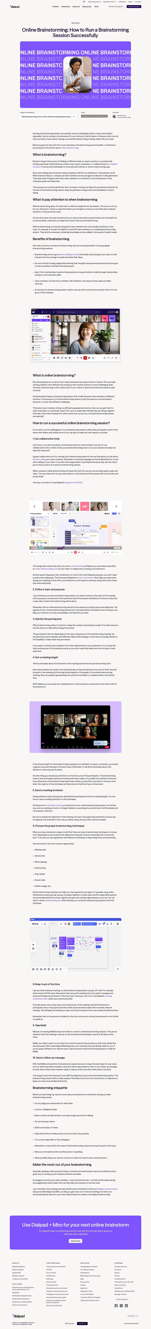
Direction (118, 1270)
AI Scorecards (51, 1282)
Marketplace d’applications (22, 1296)
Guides (83, 1285)
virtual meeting (77, 566)
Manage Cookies (121, 1294)
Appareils (83, 1288)
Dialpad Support (18, 1270)
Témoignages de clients (89, 1267)
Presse (117, 1276)
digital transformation (108, 1189)
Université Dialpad (87, 1294)
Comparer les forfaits (20, 1279)
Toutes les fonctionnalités (56, 1267)
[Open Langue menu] (84, 2)
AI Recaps (49, 1279)
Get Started (75, 1241)
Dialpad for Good (86, 1291)
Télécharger (122, 1)
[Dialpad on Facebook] (116, 1305)
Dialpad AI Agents (18, 1267)
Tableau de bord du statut (89, 1300)
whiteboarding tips (53, 900)
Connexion (138, 1)
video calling (40, 459)
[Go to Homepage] (18, 6)
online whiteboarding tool (46, 569)
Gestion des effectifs (54, 1306)
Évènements (84, 1273)
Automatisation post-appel (56, 1297)
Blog (82, 1279)
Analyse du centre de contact (57, 1288)
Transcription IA (52, 1285)
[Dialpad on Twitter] (121, 1305)
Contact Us (82, 1323)
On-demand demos (87, 1270)
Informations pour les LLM (124, 1282)
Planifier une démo (134, 6)
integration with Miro (73, 482)
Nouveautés (84, 1282)
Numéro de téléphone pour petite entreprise (56, 1301)
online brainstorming (70, 148)
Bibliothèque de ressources (90, 1276)
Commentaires (120, 1279)
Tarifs (96, 7)
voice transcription (86, 577)
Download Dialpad (122, 1299)
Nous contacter (120, 1285)
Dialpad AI (15, 1293)
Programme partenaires (20, 1299)
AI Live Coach (51, 1273)
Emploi (117, 1273)
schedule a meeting (55, 805)
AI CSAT (49, 1270)
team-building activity (69, 254)
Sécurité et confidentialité (22, 1302)
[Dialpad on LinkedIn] (126, 1305)
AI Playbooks (50, 1276)
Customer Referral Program (90, 1297)
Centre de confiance (19, 1305)
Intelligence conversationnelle (57, 1294)
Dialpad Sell (16, 1273)
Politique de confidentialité (124, 1291)
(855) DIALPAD (69, 1323)
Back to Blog (75, 22)
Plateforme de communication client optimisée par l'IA (23, 1289)
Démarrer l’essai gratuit (116, 6)
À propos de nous (121, 1267)
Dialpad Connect (18, 1276)
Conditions (119, 1288)
